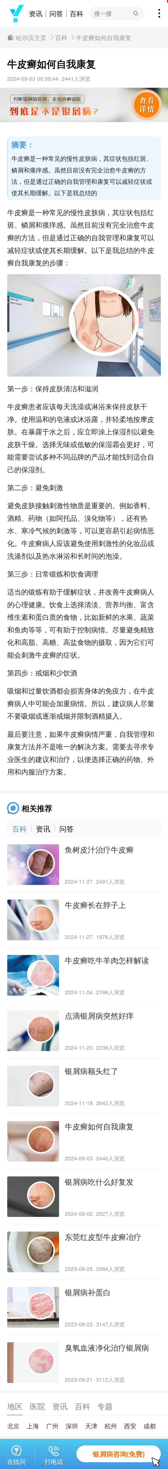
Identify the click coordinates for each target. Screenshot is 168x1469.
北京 (13, 1425)
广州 (52, 1425)
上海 (33, 1425)
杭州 (111, 1425)
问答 (56, 13)
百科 (76, 13)
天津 (91, 1425)
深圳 (72, 1425)
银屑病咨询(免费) (119, 1453)
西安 (130, 1425)
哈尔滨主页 (31, 37)
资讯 (35, 13)
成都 (150, 1425)
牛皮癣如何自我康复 (103, 37)
